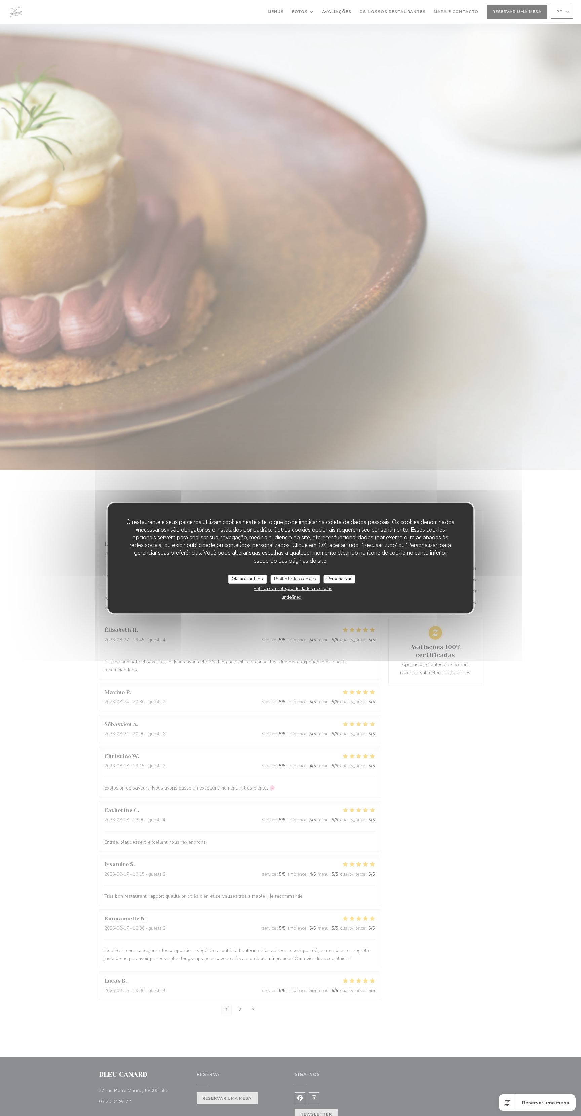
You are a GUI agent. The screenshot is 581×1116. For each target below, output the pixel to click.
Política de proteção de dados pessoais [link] (293, 589)
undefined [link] (291, 597)
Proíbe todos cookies (295, 579)
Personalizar (339, 579)
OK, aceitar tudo (247, 579)
